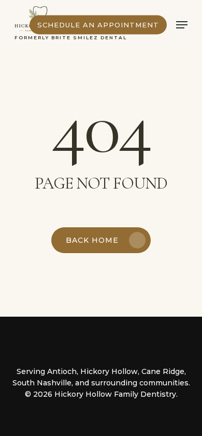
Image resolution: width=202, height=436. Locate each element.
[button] (181, 25)
